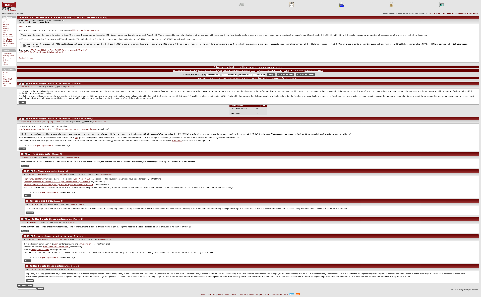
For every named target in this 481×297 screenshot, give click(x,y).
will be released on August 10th (85, 30)
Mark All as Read (285, 75)
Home (203, 294)
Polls (4, 33)
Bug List (6, 81)
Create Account (8, 43)
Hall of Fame (7, 35)
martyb (28, 20)
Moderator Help (25, 285)
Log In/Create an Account (269, 70)
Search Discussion (314, 70)
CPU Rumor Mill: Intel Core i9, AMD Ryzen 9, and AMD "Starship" (59, 50)
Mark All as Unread (305, 75)
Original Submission (26, 58)
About (5, 20)
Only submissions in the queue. (463, 13)
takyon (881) (26, 122)
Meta (4, 62)
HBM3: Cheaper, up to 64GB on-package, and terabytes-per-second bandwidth (58, 185)
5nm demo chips (86, 244)
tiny (76, 138)
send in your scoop (437, 13)
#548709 (71, 222)
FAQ (4, 22)
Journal (103, 122)
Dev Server (7, 83)
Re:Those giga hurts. (45, 171)
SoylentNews (9, 7)
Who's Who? (7, 79)
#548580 (69, 87)
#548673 (101, 174)
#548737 (74, 204)
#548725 (77, 269)
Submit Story (8, 37)
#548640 (69, 157)
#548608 (96, 122)
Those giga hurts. (41, 154)
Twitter (5, 73)
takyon (22, 26)
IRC (4, 75)
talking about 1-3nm (40, 250)
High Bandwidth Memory (35, 179)
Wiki (4, 77)
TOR (4, 85)
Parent (22, 102)
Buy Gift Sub (7, 41)
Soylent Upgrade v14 (44, 145)
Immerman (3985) (28, 87)
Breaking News (8, 56)
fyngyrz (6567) (29, 157)
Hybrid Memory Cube (82, 179)
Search (5, 30)
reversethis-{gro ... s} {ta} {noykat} (47, 122)
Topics (5, 26)
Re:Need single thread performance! (49, 83)
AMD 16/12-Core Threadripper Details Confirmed (41, 52)
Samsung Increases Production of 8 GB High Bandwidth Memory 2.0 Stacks (57, 182)
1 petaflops (177, 141)
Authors (6, 28)
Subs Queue (7, 39)
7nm (56, 244)
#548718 (101, 239)
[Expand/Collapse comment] (20, 83)
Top (285, 70)
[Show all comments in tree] (26, 83)
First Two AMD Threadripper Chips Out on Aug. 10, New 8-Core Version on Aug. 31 (65, 17)
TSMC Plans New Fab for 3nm (56, 247)
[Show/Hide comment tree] (23, 83)
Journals (6, 24)
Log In (5, 45)
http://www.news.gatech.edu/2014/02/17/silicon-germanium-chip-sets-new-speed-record (58, 129)
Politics (5, 64)
